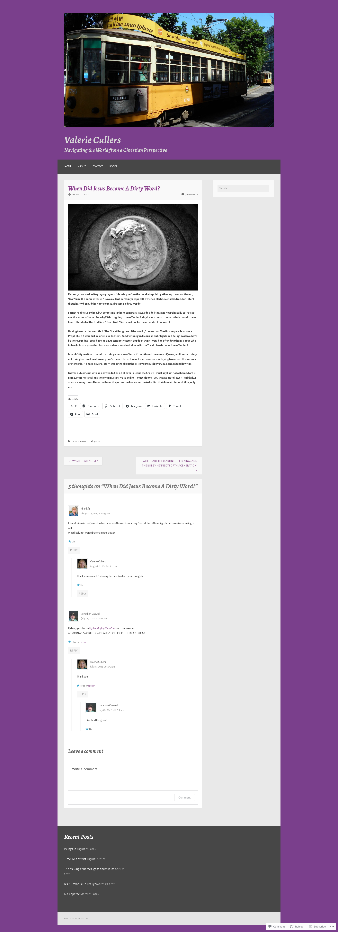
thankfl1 (85, 508)
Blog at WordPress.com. (76, 919)
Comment (184, 797)
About (82, 166)
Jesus (97, 441)
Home (68, 166)
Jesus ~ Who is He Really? (80, 884)
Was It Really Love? (83, 460)
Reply (74, 550)
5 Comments (191, 194)
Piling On (70, 849)
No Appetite (72, 894)
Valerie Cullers (92, 140)
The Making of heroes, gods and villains (89, 869)
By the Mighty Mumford (102, 628)
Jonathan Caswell (91, 613)
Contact (98, 166)
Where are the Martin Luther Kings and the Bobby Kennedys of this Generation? (169, 465)
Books (113, 166)
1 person (82, 642)
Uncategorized (79, 441)
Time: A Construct (75, 859)
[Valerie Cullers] (169, 125)
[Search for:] (243, 188)
